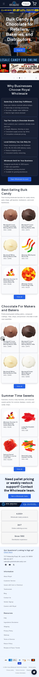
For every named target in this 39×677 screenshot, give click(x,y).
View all (19, 297)
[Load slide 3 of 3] (22, 78)
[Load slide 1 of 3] (17, 78)
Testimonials (8, 589)
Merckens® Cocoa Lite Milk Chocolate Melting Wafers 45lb (10, 226)
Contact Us (7, 597)
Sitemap (6, 635)
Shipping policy (30, 670)
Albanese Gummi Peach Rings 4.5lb (27, 284)
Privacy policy (10, 670)
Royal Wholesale (11, 667)
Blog (5, 593)
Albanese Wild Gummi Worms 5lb (28, 255)
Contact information (20, 673)
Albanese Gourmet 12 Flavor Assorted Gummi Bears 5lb (10, 280)
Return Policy (8, 643)
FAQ (5, 618)
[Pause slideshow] (37, 78)
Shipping (6, 626)
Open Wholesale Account (19, 179)
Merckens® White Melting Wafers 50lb (9, 255)
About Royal (8, 576)
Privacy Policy (8, 631)
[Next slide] (25, 78)
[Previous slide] (14, 78)
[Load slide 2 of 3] (19, 78)
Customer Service (9, 580)
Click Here (8, 552)
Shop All (19, 50)
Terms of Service (9, 639)
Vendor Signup (8, 602)
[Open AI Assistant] (34, 672)
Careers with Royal (10, 606)
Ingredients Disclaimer (11, 622)
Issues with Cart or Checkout (13, 585)
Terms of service (20, 670)
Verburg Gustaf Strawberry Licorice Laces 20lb (9, 456)
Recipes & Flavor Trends (12, 648)
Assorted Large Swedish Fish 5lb (27, 456)
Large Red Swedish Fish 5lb (28, 427)
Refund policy (32, 667)
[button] (4, 4)
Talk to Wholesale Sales (19, 496)
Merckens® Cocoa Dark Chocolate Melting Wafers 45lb (28, 226)
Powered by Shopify (22, 667)
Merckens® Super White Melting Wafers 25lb (27, 373)
